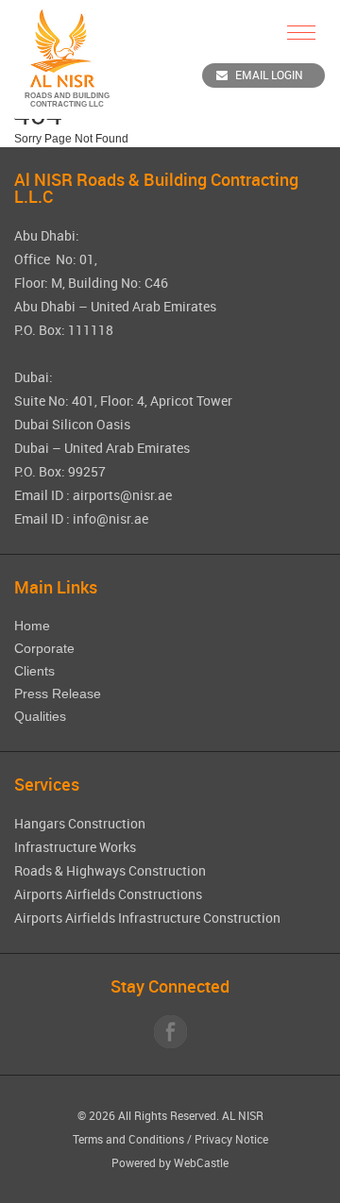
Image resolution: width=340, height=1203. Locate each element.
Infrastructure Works (75, 847)
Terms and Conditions (128, 1138)
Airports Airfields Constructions (108, 894)
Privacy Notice (231, 1138)
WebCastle (201, 1162)
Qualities (40, 716)
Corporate (44, 648)
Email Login (269, 74)
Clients (34, 670)
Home (32, 625)
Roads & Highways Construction (110, 870)
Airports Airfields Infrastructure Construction (147, 918)
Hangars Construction (79, 823)
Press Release (57, 693)
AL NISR (243, 1115)
